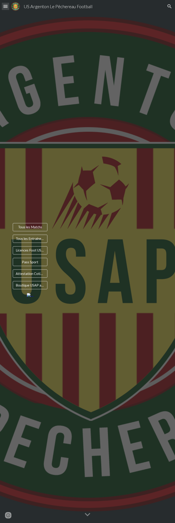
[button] (5, 6)
